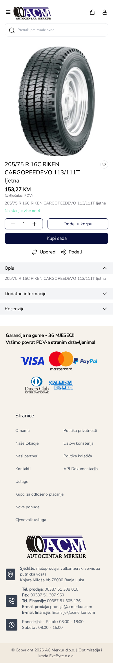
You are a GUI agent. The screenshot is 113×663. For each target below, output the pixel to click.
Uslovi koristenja (78, 443)
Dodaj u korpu (77, 224)
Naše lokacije (27, 443)
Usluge (21, 481)
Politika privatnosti (80, 430)
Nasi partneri (26, 456)
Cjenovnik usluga (30, 520)
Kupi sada (57, 238)
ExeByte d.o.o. (61, 656)
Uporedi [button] (48, 252)
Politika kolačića (77, 456)
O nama (22, 430)
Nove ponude (27, 507)
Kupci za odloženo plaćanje (39, 494)
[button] (92, 12)
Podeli (75, 252)
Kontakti (22, 469)
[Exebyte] (32, 13)
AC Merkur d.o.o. (60, 650)
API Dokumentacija (80, 469)
